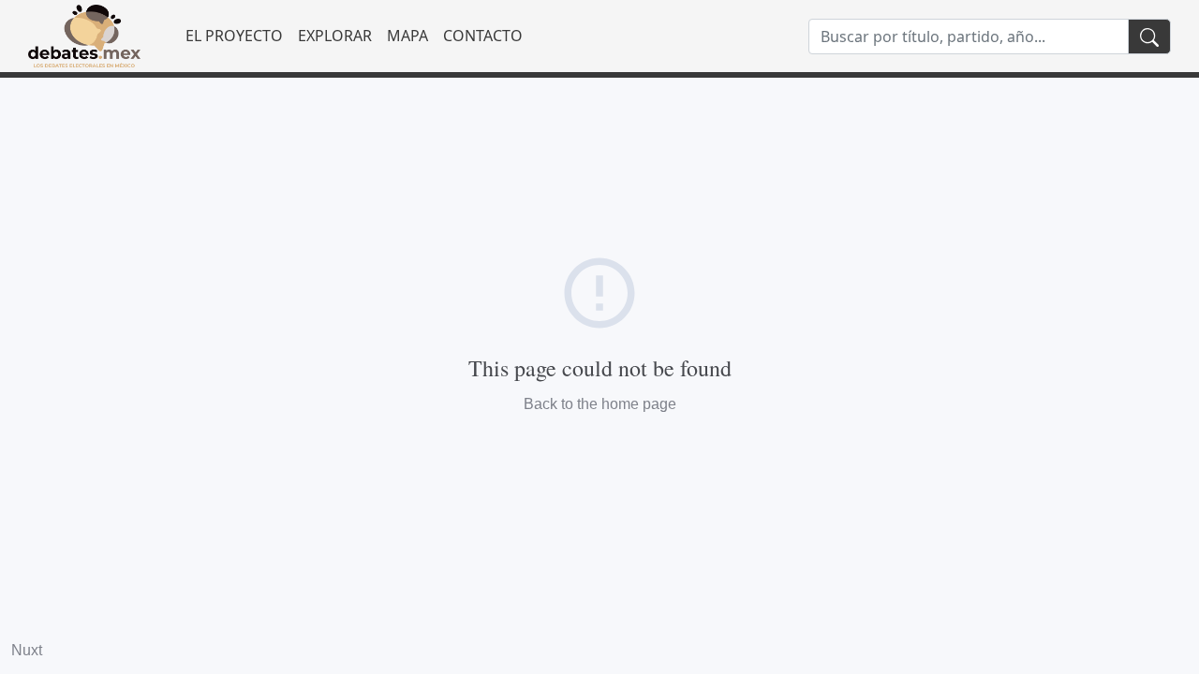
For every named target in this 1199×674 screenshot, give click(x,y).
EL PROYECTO (234, 35)
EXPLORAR (335, 35)
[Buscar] (1149, 36)
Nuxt (26, 650)
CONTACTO (483, 35)
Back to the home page (600, 404)
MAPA (407, 35)
